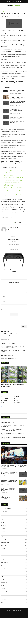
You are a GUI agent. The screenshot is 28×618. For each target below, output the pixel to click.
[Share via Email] (20, 222)
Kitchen (14, 551)
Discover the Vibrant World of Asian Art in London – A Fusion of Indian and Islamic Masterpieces (9, 481)
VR (14, 602)
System (14, 588)
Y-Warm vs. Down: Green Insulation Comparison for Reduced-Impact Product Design (12, 342)
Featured (14, 534)
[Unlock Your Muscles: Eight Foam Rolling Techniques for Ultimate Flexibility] (23, 490)
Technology (14, 591)
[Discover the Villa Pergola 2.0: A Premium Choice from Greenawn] (6, 92)
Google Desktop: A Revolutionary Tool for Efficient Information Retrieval (9, 473)
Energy (14, 528)
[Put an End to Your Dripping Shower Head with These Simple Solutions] (6, 97)
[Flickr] (14, 610)
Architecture (14, 511)
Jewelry (14, 548)
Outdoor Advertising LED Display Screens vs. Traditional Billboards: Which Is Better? (14, 465)
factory (14, 531)
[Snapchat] (20, 1)
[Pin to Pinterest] (19, 222)
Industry (14, 545)
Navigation (15, 358)
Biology (14, 519)
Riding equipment (14, 579)
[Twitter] (9, 1)
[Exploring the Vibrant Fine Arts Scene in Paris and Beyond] (23, 498)
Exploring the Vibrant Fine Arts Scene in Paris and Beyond (9, 497)
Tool (14, 594)
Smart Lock (14, 582)
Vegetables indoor (14, 599)
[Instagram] (11, 1)
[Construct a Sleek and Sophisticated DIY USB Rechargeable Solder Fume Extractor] (6, 111)
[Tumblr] (16, 1)
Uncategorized (14, 596)
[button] (3, 264)
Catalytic (14, 525)
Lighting (14, 559)
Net (14, 571)
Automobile (14, 517)
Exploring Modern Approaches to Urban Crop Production (12, 385)
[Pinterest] (13, 610)
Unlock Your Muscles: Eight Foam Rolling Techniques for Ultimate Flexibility (8, 489)
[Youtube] (18, 1)
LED (14, 554)
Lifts (14, 556)
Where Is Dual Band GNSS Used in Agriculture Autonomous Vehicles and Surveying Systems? (13, 334)
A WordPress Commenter (6, 358)
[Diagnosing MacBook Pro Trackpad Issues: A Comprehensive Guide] (6, 117)
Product (14, 576)
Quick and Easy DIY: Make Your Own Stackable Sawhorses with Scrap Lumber (17, 102)
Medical (14, 565)
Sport (14, 585)
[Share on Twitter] (18, 222)
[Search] (26, 5)
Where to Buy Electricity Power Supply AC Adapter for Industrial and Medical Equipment (12, 347)
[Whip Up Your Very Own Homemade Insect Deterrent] (6, 123)
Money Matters (14, 568)
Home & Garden (5, 217)
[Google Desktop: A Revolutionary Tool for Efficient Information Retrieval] (23, 474)
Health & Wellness (14, 539)
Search (2, 324)
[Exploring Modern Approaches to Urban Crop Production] (14, 374)
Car (14, 522)
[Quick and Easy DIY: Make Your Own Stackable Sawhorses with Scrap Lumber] (6, 103)
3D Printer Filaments (14, 508)
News (14, 574)
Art (14, 514)
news (12, 217)
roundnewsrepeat (8, 16)
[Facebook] (7, 1)
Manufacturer (14, 562)
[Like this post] (15, 222)
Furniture (14, 536)
